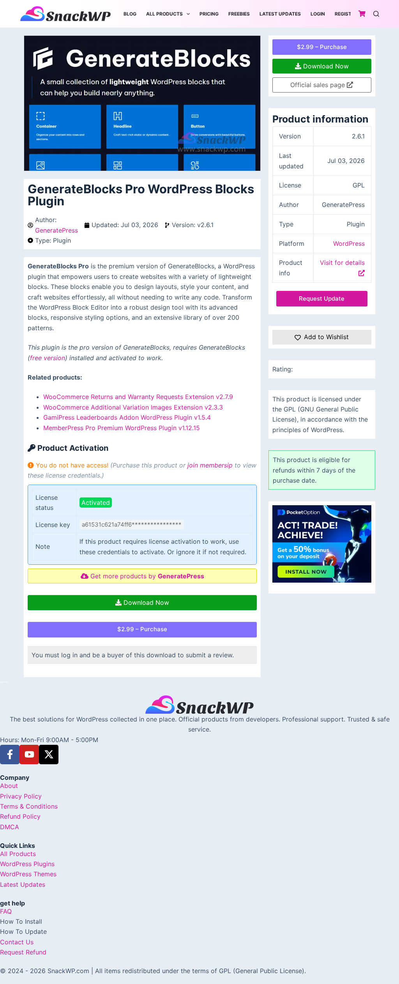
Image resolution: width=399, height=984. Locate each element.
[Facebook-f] (9, 754)
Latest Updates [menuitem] (280, 14)
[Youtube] (29, 754)
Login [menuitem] (318, 14)
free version (47, 358)
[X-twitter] (48, 754)
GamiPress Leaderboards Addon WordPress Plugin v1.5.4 (127, 417)
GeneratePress (56, 230)
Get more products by (146, 576)
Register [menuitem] (346, 14)
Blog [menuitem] (130, 14)
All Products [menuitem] (164, 14)
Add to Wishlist (326, 337)
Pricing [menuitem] (209, 14)
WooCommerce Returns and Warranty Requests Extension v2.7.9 (138, 397)
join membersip (210, 465)
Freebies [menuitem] (239, 14)
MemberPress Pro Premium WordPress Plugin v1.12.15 (121, 428)
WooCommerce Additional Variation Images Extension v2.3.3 (133, 407)
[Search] (376, 14)
